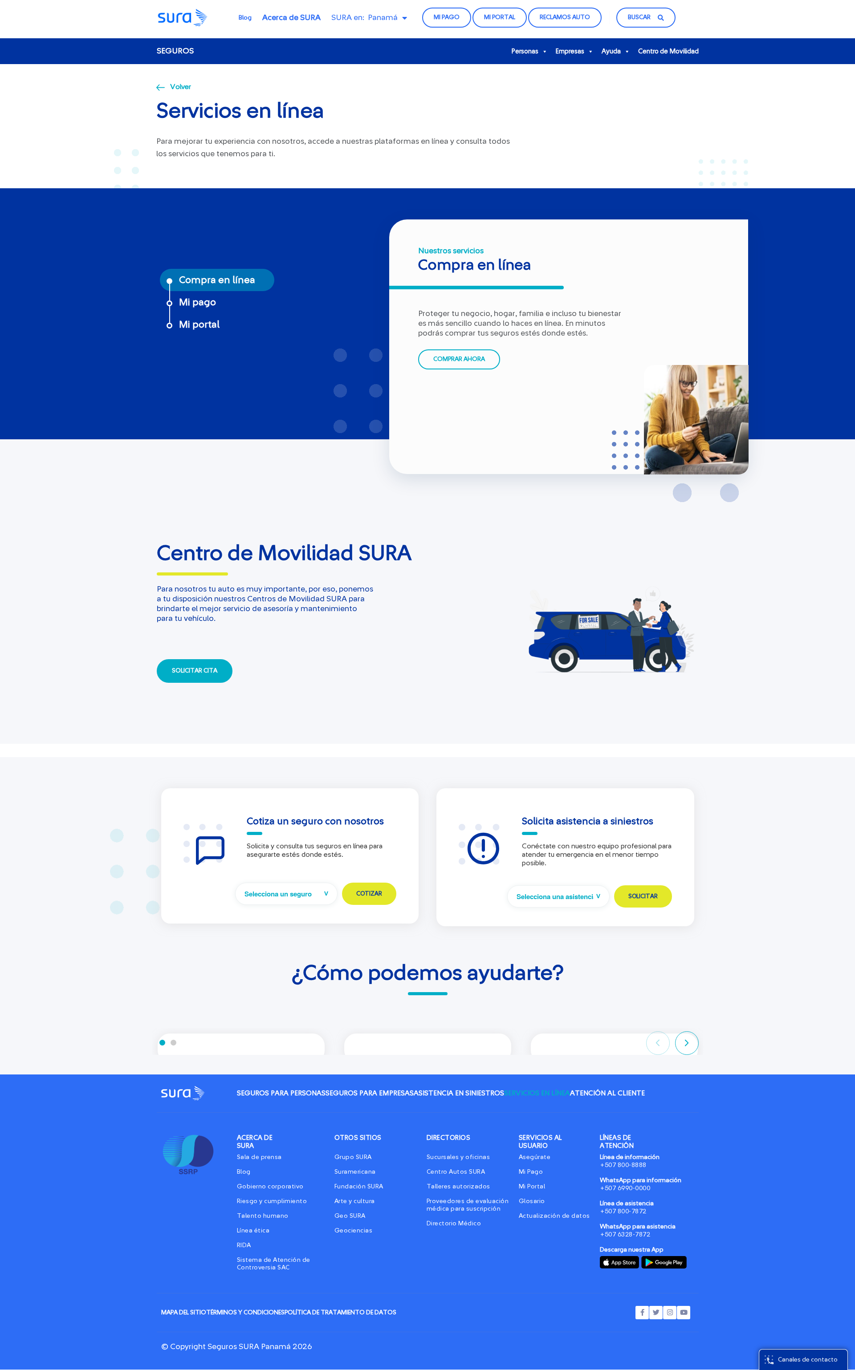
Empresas (570, 51)
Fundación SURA (358, 1187)
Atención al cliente (607, 1093)
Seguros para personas (281, 1093)
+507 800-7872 (623, 1211)
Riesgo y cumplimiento (272, 1201)
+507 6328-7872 (625, 1235)
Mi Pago (531, 1172)
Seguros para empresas (370, 1093)
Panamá (383, 18)
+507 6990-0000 (625, 1188)
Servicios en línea (537, 1093)
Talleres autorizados (458, 1187)
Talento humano (263, 1216)
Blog (245, 18)
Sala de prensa (259, 1157)
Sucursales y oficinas (458, 1157)
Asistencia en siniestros (459, 1093)
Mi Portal (532, 1187)
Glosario (532, 1201)
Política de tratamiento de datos (340, 1312)
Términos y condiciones (245, 1312)
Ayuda (611, 51)
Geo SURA (350, 1216)
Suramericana (355, 1172)
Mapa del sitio (183, 1312)
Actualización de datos (554, 1216)
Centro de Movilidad (668, 51)
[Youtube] (683, 1312)
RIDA (244, 1245)
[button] (162, 1043)
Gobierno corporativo (270, 1187)
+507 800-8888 (623, 1165)
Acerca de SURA (291, 18)
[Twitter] (656, 1312)
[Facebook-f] (642, 1312)
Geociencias (353, 1231)
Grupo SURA (353, 1157)
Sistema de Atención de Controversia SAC (273, 1264)
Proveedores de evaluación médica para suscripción (468, 1205)
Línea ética (253, 1231)
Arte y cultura (354, 1201)
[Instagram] (669, 1312)
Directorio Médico (454, 1223)
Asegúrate (535, 1157)
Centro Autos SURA (456, 1172)
